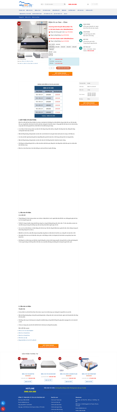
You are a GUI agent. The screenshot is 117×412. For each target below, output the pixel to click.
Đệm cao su (29, 10)
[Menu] (88, 4)
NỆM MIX (64, 10)
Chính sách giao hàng (56, 407)
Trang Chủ (22, 10)
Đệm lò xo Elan (35, 17)
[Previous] (20, 36)
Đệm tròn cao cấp (23, 337)
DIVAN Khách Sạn (36, 13)
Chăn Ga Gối (89, 10)
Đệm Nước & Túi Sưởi (25, 13)
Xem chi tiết (28, 381)
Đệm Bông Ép (56, 10)
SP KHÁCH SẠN (46, 10)
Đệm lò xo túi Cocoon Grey (48, 373)
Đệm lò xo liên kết (34, 63)
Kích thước (52, 44)
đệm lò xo (21, 63)
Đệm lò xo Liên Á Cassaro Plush (68, 373)
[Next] (45, 36)
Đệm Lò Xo (37, 10)
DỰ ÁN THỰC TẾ (58, 13)
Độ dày (50, 52)
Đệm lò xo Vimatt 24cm (24, 335)
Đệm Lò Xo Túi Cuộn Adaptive (26, 330)
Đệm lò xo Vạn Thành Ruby (89, 373)
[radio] (51, 47)
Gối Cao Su (80, 10)
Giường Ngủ (71, 10)
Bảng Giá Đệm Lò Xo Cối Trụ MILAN (27, 340)
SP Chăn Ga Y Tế (48, 13)
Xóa (78, 43)
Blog (65, 13)
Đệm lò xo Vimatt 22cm (24, 333)
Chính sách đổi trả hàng (57, 409)
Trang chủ (21, 17)
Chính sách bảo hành (56, 404)
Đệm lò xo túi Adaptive (28, 373)
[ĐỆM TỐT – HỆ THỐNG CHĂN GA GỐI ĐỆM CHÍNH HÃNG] (28, 4)
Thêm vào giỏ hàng (63, 68)
